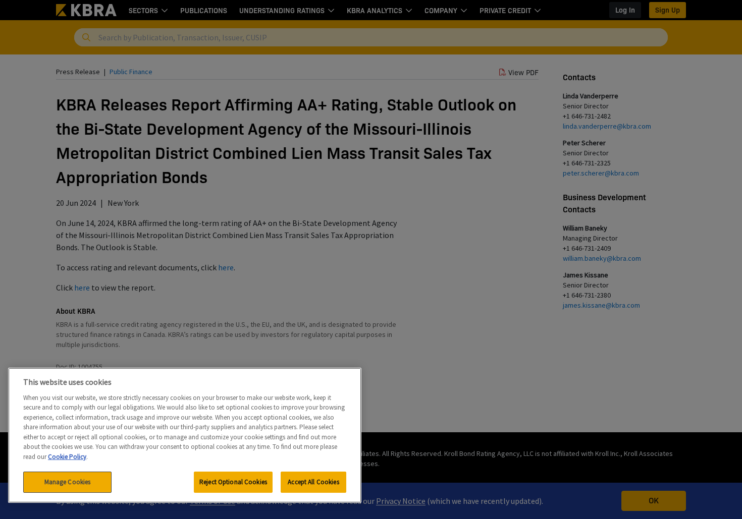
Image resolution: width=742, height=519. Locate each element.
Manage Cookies (67, 482)
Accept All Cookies (313, 482)
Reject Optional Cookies (233, 482)
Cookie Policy (67, 456)
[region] (184, 435)
